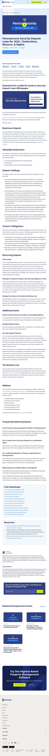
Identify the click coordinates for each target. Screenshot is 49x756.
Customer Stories (6, 725)
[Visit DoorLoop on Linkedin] (18, 742)
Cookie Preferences (37, 751)
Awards (4, 723)
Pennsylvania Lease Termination (15, 503)
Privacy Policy (12, 751)
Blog (12, 2)
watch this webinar (22, 412)
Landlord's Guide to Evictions (15, 514)
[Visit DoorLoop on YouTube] (15, 742)
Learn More (31, 685)
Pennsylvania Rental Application (15, 499)
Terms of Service (7, 751)
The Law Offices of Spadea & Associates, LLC (14, 391)
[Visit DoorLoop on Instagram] (12, 742)
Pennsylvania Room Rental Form (15, 501)
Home (3, 12)
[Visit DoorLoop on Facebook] (3, 742)
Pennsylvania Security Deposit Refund (17, 510)
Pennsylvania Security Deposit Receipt (17, 508)
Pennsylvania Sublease (12, 496)
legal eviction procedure (12, 373)
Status (3, 750)
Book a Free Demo (36, 2)
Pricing (3, 710)
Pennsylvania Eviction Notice (14, 505)
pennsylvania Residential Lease (15, 490)
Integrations (5, 717)
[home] (6, 2)
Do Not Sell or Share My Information (20, 751)
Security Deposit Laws (15, 12)
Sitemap (27, 750)
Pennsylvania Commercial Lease (15, 492)
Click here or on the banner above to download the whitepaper (19, 117)
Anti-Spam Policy (32, 751)
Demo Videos (5, 715)
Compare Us (5, 720)
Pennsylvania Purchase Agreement (16, 512)
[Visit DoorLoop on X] (6, 742)
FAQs (3, 712)
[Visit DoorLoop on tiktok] (9, 742)
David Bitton (5, 47)
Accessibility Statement (43, 751)
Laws (8, 12)
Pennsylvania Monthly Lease (14, 494)
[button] (45, 2)
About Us (4, 707)
